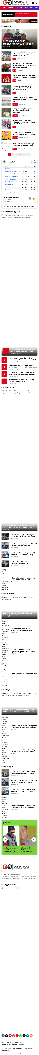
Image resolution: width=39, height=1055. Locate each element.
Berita (5, 38)
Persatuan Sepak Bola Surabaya (12, 176)
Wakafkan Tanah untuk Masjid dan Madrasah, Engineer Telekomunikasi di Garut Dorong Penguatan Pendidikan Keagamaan (11, 850)
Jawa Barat (15, 104)
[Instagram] (13, 1035)
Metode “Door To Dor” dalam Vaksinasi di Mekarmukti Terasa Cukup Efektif (23, 122)
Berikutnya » (26, 155)
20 (20, 155)
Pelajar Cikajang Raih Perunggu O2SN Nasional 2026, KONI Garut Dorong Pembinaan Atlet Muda (23, 579)
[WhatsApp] (20, 1035)
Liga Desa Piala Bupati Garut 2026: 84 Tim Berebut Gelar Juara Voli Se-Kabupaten (24, 545)
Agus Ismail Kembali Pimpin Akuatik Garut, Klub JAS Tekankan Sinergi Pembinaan (23, 554)
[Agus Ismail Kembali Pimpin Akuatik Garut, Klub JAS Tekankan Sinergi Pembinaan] (5, 554)
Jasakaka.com (7, 1050)
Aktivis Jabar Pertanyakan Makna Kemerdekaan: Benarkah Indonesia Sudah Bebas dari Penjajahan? (23, 359)
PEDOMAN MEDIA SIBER (9, 1045)
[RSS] (31, 1035)
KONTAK (22, 1045)
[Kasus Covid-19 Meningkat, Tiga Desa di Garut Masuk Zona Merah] (6, 78)
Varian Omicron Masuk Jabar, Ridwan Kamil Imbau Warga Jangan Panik (24, 99)
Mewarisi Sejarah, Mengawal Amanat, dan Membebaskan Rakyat (22, 380)
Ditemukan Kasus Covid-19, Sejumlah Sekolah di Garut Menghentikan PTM (21, 88)
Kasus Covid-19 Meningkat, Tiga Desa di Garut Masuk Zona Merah (24, 76)
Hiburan (14, 149)
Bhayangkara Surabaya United (12, 181)
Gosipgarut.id (18, 1048)
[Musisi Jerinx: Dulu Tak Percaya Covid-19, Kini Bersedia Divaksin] (6, 146)
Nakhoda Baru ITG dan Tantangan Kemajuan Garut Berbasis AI (22, 563)
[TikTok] (24, 1035)
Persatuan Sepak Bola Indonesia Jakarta (12, 174)
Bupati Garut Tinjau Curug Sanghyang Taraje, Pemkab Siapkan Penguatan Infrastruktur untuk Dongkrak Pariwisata (24, 674)
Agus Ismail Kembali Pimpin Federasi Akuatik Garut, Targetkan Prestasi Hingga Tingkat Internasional (23, 772)
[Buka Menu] (33, 3)
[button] (36, 3)
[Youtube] (17, 1035)
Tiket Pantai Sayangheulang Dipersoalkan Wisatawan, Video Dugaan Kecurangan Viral (22, 629)
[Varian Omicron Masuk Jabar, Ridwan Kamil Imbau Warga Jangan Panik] (6, 101)
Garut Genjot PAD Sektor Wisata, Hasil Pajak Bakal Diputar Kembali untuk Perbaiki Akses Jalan (24, 651)
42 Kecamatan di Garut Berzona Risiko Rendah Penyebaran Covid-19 (24, 133)
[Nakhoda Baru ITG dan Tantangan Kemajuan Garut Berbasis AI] (5, 563)
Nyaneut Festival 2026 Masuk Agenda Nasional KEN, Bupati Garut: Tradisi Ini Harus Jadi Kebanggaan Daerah (24, 726)
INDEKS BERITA (6, 1042)
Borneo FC (7, 168)
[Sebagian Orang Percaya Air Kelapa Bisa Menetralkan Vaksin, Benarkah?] (6, 112)
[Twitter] (6, 1035)
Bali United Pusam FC (10, 187)
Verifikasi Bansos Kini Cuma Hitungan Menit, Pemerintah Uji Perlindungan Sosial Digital (23, 366)
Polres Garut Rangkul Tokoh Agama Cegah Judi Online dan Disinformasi (23, 536)
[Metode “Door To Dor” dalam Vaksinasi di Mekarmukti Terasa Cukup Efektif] (6, 124)
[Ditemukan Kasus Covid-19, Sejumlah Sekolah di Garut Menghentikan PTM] (6, 90)
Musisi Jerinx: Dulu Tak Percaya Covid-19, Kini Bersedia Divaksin (23, 145)
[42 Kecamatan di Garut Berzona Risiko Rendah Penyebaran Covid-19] (6, 135)
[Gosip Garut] (16, 3)
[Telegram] (27, 1035)
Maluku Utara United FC (11, 179)
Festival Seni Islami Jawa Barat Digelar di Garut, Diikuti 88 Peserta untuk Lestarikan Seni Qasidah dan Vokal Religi (24, 751)
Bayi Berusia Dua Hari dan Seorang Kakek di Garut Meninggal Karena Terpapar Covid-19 (24, 54)
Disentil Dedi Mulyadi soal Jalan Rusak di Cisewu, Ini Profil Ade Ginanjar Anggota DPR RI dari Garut (28, 850)
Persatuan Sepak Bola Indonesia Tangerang (12, 192)
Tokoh (5, 844)
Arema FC (7, 189)
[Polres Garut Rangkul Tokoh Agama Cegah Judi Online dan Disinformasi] (5, 536)
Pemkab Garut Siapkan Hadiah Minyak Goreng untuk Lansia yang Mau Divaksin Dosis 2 (24, 65)
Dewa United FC (9, 184)
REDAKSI (16, 1042)
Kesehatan (15, 115)
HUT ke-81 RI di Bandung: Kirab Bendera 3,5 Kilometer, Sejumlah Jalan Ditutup (22, 373)
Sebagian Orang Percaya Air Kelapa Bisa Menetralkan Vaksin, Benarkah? (24, 110)
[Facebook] (3, 1035)
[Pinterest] (10, 1035)
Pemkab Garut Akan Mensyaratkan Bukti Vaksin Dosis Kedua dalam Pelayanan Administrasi (18, 42)
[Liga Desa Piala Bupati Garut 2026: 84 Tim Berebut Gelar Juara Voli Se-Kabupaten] (5, 545)
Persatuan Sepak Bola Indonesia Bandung (12, 171)
